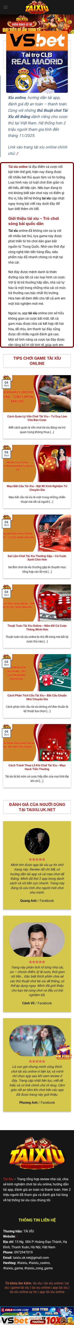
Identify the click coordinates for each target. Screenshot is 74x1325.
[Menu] (5, 7)
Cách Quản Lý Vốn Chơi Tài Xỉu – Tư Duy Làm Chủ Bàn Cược (37, 418)
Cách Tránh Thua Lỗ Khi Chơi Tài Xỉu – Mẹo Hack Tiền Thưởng (37, 767)
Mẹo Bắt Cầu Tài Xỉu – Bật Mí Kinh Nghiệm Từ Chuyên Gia (37, 487)
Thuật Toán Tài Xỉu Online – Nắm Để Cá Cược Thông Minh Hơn (37, 627)
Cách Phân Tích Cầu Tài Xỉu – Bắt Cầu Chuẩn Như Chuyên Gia (37, 697)
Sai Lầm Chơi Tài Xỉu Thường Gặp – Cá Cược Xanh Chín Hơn (37, 557)
